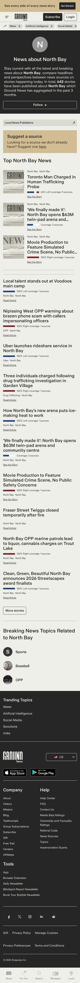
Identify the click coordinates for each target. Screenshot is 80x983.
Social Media (65, 26)
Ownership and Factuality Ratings (56, 822)
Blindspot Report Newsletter (20, 889)
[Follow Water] (19, 26)
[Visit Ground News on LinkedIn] (41, 917)
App (6, 872)
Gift (5, 837)
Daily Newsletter (13, 883)
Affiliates (8, 854)
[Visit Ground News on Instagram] (29, 916)
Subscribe (52, 17)
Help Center (47, 798)
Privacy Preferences (16, 945)
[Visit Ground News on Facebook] (9, 917)
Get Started (67, 5)
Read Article (9, 300)
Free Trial (8, 843)
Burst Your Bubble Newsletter (21, 894)
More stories (14, 610)
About (7, 798)
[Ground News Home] (21, 17)
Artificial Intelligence (37, 26)
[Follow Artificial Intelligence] (51, 26)
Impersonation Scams (53, 847)
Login (70, 17)
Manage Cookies (46, 933)
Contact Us (47, 809)
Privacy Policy (21, 933)
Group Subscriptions (16, 826)
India (6, 733)
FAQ (43, 803)
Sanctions (10, 726)
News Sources (49, 836)
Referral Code (49, 830)
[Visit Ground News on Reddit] (54, 917)
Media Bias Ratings (52, 815)
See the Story (34, 196)
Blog (6, 815)
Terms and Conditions (49, 945)
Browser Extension (14, 877)
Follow (38, 105)
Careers (8, 849)
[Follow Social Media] (75, 26)
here (42, 146)
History (7, 803)
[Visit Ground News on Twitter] (19, 917)
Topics (44, 841)
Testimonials (10, 820)
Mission (8, 809)
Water (13, 26)
